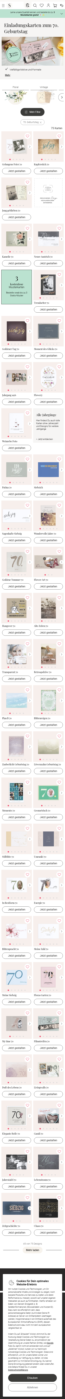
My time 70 (7, 1041)
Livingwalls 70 (41, 1087)
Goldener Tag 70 (10, 349)
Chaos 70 (38, 1226)
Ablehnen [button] (32, 1387)
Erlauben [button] (32, 1378)
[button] (48, 5)
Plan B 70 (7, 718)
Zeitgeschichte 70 (11, 1226)
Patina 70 (7, 487)
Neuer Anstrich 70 (43, 256)
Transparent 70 (10, 672)
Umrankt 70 (40, 856)
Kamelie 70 (7, 256)
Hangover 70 (8, 626)
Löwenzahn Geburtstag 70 (47, 764)
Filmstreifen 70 (42, 1041)
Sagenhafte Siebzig (12, 533)
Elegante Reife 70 (11, 1133)
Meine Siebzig (9, 995)
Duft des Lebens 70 (12, 1087)
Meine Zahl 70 (41, 949)
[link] (16, 146)
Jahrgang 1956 (9, 395)
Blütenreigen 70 (42, 718)
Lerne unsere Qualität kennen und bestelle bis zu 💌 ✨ (32, 13)
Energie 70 (39, 903)
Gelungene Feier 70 (12, 164)
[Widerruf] (61, 5)
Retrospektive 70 (42, 672)
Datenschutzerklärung (18, 1370)
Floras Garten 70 (42, 995)
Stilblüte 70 (8, 856)
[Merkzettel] (41, 5)
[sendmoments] (9, 5)
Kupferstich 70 (41, 164)
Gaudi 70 (38, 1133)
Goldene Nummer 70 (12, 580)
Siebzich (38, 487)
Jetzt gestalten (16, 171)
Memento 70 (8, 810)
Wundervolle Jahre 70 (45, 533)
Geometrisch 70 (42, 810)
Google (50, 1343)
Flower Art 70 (41, 580)
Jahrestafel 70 (9, 1180)
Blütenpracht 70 (10, 949)
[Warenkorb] (55, 5)
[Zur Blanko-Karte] (48, 194)
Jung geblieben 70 (11, 210)
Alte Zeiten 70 (41, 626)
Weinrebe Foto (9, 441)
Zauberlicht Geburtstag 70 (15, 764)
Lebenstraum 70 (42, 1180)
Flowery (38, 395)
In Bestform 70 (9, 903)
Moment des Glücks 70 (45, 349)
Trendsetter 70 (41, 303)
